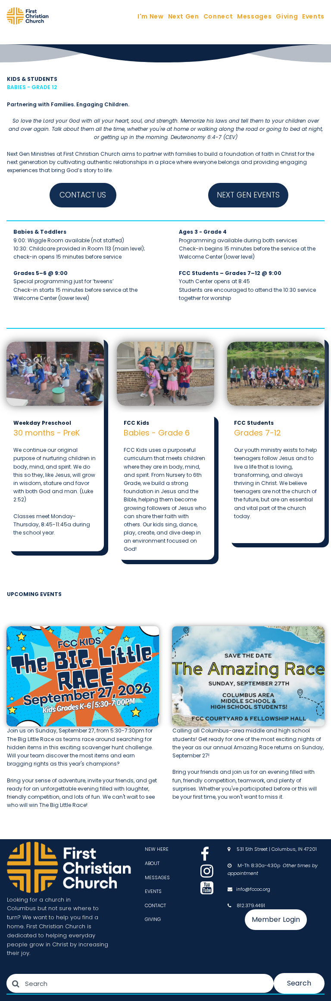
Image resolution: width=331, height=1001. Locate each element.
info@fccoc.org (253, 889)
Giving (287, 16)
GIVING (153, 919)
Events (313, 16)
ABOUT (152, 863)
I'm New (150, 16)
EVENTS (153, 891)
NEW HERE (157, 849)
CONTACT (155, 905)
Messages (254, 16)
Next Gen (183, 16)
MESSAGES (157, 877)
